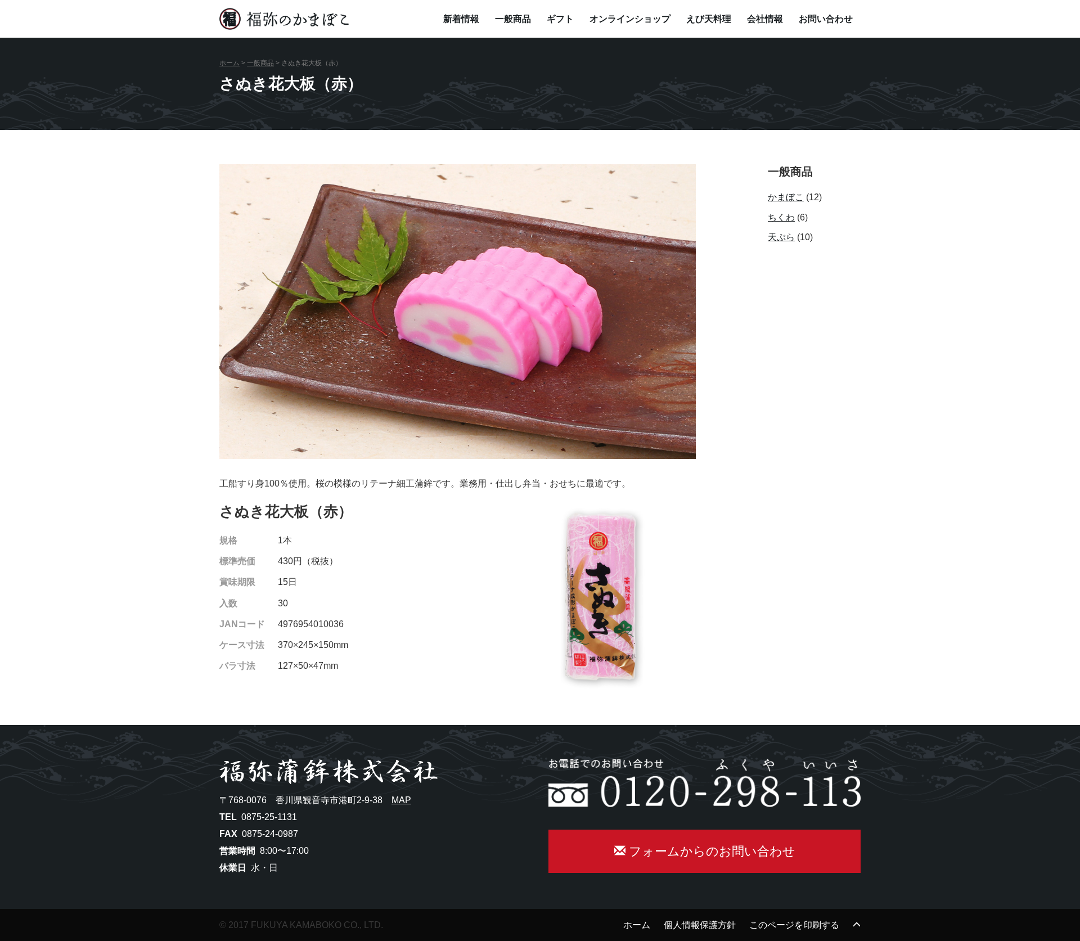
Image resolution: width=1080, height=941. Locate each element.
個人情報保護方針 (700, 925)
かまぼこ (786, 197)
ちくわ (781, 217)
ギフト (560, 19)
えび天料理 (708, 19)
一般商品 (513, 19)
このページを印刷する (794, 925)
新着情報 (461, 19)
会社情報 (765, 19)
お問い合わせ (826, 19)
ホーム (229, 63)
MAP (401, 800)
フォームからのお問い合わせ (710, 851)
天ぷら (781, 237)
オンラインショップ (630, 19)
